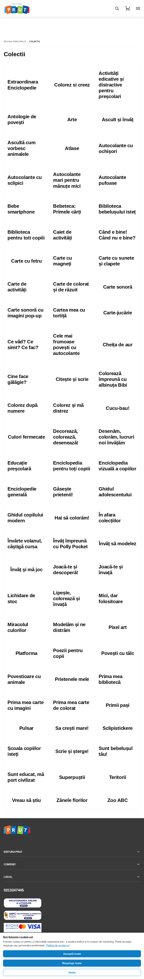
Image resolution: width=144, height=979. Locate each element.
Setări (72, 972)
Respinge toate (72, 963)
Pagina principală (15, 42)
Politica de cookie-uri (58, 945)
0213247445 (14, 890)
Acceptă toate (72, 953)
